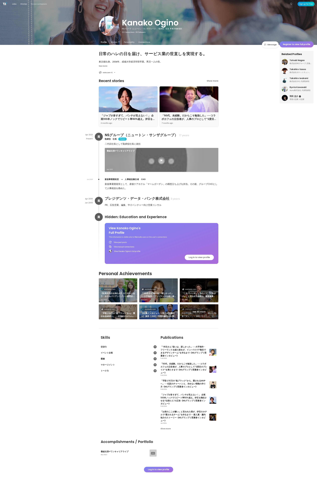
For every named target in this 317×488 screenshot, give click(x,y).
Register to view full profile (296, 44)
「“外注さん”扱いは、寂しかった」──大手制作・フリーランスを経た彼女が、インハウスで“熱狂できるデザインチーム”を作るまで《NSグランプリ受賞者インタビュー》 (158, 295)
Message (272, 44)
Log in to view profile (199, 257)
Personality (129, 42)
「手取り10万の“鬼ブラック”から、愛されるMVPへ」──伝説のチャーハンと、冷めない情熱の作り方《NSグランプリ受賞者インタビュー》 (118, 315)
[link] (161, 160)
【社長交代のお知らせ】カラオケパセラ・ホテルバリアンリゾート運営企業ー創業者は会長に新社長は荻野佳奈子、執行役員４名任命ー (118, 295)
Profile (104, 42)
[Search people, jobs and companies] (291, 3)
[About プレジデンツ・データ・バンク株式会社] (99, 201)
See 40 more (199, 311)
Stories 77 (115, 42)
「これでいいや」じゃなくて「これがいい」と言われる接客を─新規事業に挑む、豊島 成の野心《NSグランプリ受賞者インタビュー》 (199, 295)
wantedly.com (109, 289)
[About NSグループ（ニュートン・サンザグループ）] (99, 137)
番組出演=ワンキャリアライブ (121, 150)
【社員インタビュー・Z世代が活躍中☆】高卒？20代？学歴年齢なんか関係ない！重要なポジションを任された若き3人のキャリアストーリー (158, 315)
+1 (108, 72)
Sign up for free (306, 4)
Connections (144, 42)
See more (103, 66)
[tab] (104, 42)
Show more (212, 80)
